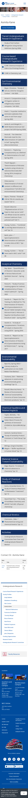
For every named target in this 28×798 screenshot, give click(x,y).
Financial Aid (5, 732)
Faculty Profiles (6, 16)
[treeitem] (14, 45)
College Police (19, 728)
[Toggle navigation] (24, 3)
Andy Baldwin (8, 597)
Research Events (7, 639)
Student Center (5, 721)
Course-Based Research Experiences (13, 591)
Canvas (3, 719)
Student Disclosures (20, 723)
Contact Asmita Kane (8, 28)
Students (7, 15)
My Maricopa (5, 724)
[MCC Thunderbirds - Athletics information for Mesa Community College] (14, 744)
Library (17, 726)
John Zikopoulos (9, 633)
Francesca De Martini (10, 612)
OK (24, 793)
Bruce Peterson (8, 618)
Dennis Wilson (8, 630)
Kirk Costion (7, 603)
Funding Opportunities (9, 636)
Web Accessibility (14, 782)
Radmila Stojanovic (9, 624)
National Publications (12, 609)
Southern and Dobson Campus (7, 684)
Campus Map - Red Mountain (19, 695)
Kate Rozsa (7, 621)
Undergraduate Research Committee (13, 642)
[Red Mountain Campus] (20, 678)
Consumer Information (14, 773)
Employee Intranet (20, 731)
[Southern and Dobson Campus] (7, 677)
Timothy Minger (9, 615)
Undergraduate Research (17, 15)
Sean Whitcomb (8, 627)
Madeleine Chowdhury (10, 600)
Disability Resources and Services (20, 719)
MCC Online (6, 703)
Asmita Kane (8, 606)
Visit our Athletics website (14, 753)
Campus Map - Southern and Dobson (7, 696)
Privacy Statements (14, 776)
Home (2, 15)
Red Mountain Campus (20, 684)
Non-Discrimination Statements (14, 779)
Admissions (4, 730)
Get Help (4, 727)
